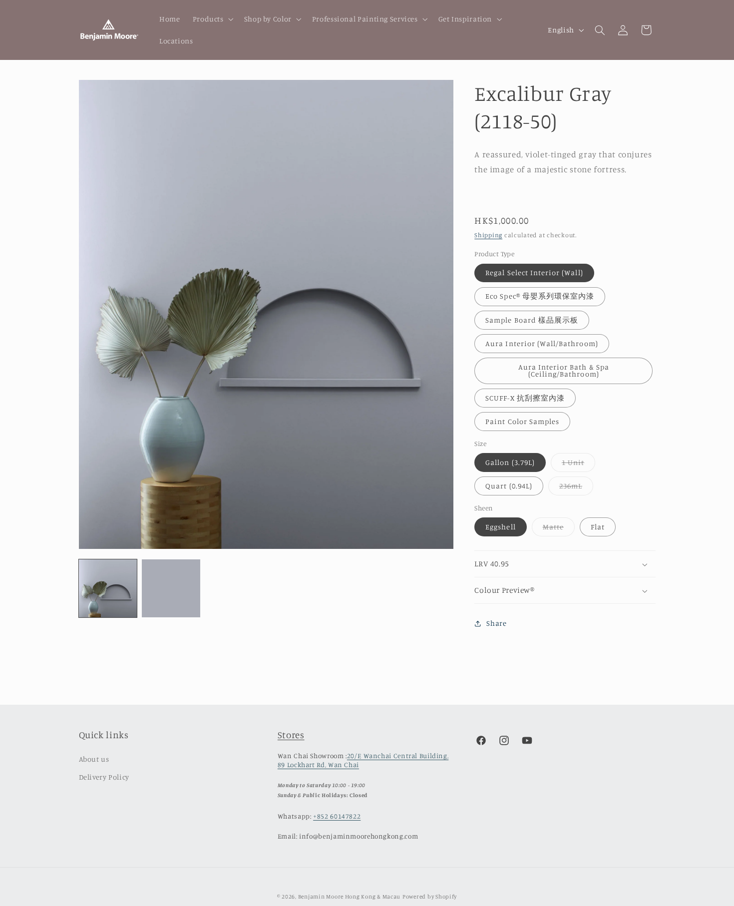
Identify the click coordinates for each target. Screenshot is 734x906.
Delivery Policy (104, 777)
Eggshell (500, 526)
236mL (576, 488)
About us (94, 759)
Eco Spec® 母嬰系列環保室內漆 (539, 296)
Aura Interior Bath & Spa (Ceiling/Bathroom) (563, 371)
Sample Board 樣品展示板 (531, 320)
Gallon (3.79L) (510, 462)
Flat (598, 526)
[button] (212, 19)
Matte (559, 529)
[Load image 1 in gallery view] (108, 588)
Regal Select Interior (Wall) (534, 272)
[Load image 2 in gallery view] (171, 588)
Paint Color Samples (522, 421)
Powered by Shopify (429, 896)
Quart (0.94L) (508, 485)
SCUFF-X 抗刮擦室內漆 (525, 398)
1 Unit (578, 464)
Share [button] (496, 623)
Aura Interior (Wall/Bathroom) (541, 343)
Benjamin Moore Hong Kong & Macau (349, 896)
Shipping (488, 235)
